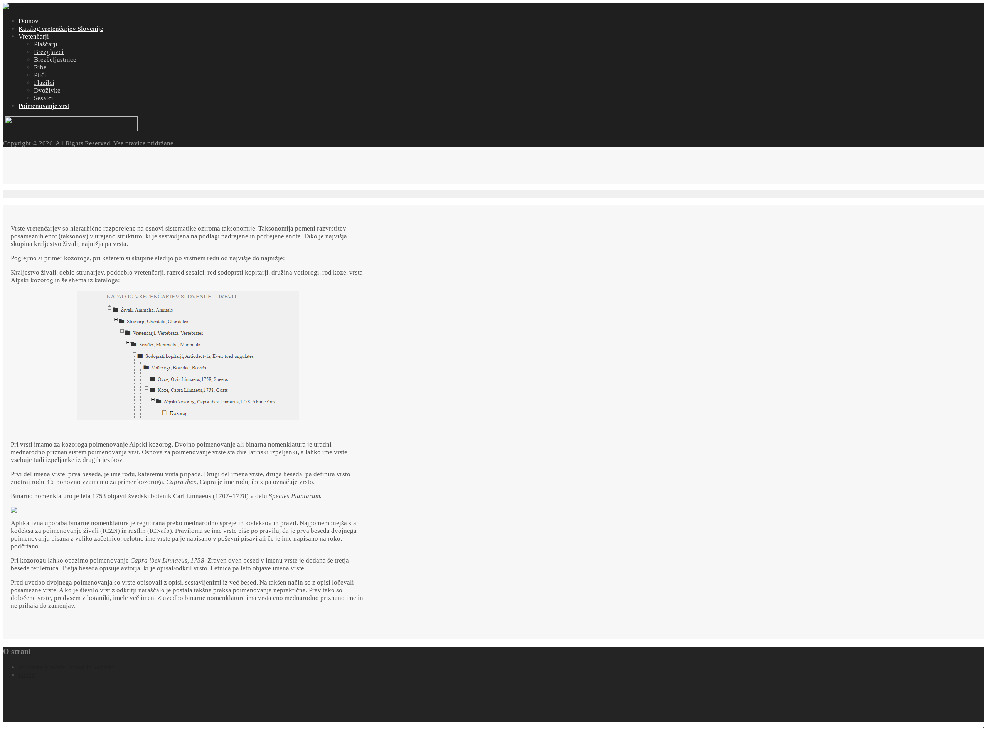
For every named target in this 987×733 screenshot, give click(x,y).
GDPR (27, 675)
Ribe (40, 67)
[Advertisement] (143, 164)
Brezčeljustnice (55, 59)
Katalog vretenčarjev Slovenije (61, 28)
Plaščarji (45, 44)
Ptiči (40, 75)
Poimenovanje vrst (44, 106)
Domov (29, 21)
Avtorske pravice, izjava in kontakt (66, 667)
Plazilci (44, 82)
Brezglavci (49, 52)
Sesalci (43, 98)
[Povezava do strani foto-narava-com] (71, 129)
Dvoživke (47, 90)
